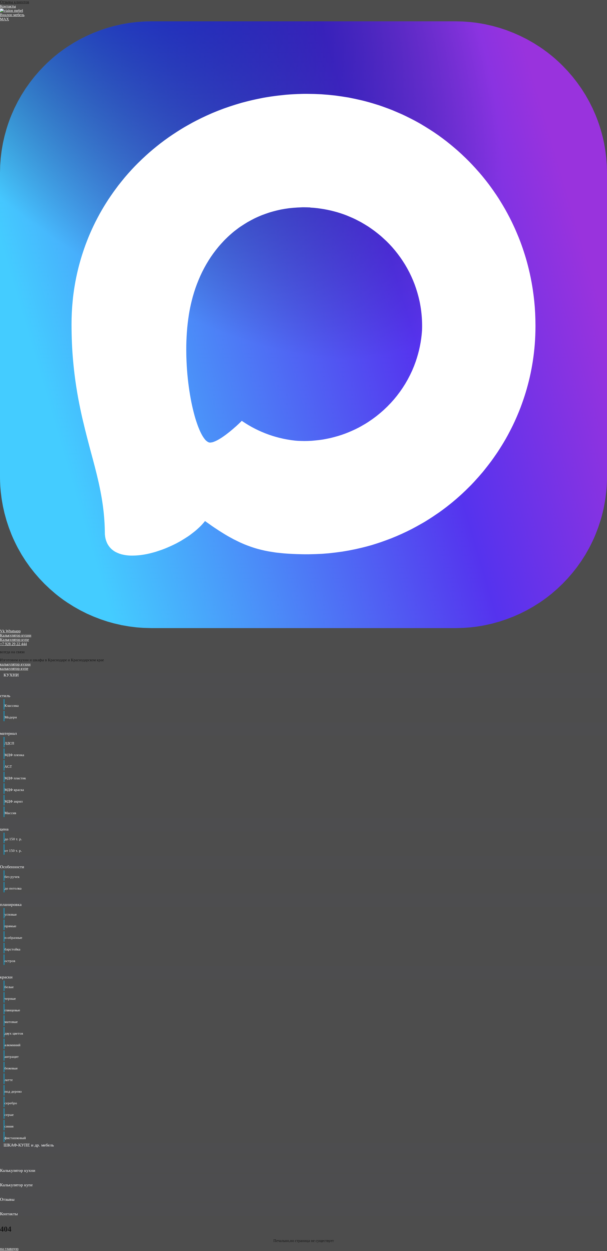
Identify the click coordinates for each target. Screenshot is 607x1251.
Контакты (8, 6)
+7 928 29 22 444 (13, 644)
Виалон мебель (12, 15)
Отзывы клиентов (14, 2)
